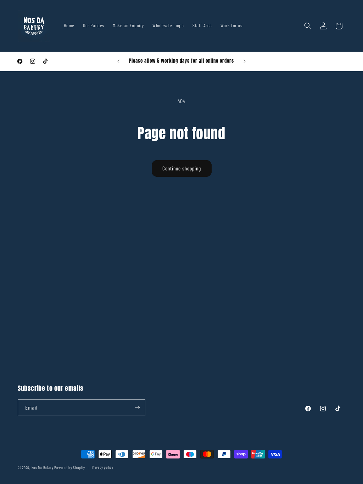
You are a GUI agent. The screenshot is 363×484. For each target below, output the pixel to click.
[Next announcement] (244, 61)
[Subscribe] (137, 407)
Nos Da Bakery (43, 467)
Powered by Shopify (69, 467)
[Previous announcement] (118, 61)
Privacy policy (102, 467)
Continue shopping (181, 168)
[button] (307, 26)
